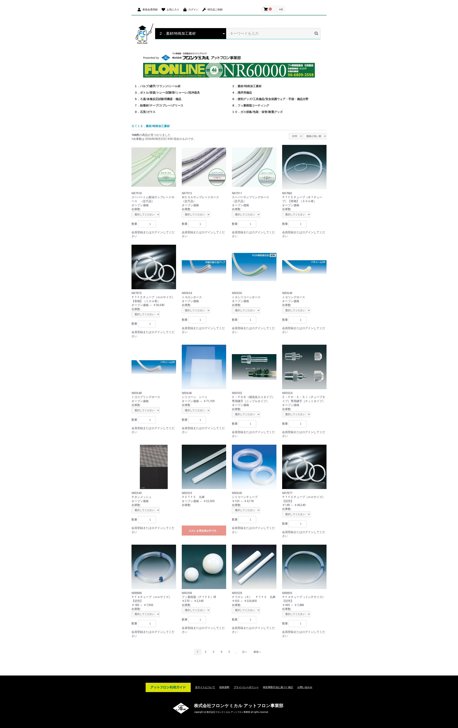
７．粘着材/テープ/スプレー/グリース (158, 105)
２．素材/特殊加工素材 (247, 86)
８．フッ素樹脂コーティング (250, 105)
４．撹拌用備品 (242, 92)
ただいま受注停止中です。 (204, 530)
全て (134, 126)
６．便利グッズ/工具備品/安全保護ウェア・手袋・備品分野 (270, 99)
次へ (244, 651)
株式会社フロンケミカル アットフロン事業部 (238, 705)
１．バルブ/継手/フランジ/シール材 (157, 86)
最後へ (257, 651)
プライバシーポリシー (246, 687)
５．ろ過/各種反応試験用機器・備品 (157, 99)
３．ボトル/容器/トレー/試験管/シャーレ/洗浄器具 (167, 92)
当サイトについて (205, 687)
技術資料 (224, 687)
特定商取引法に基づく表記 (278, 687)
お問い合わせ (304, 687)
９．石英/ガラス (144, 112)
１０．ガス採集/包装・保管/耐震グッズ (257, 112)
